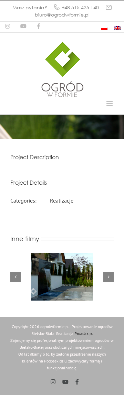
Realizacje (61, 200)
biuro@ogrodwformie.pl (62, 14)
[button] (15, 277)
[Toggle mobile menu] (110, 103)
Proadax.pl (83, 333)
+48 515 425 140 (80, 7)
